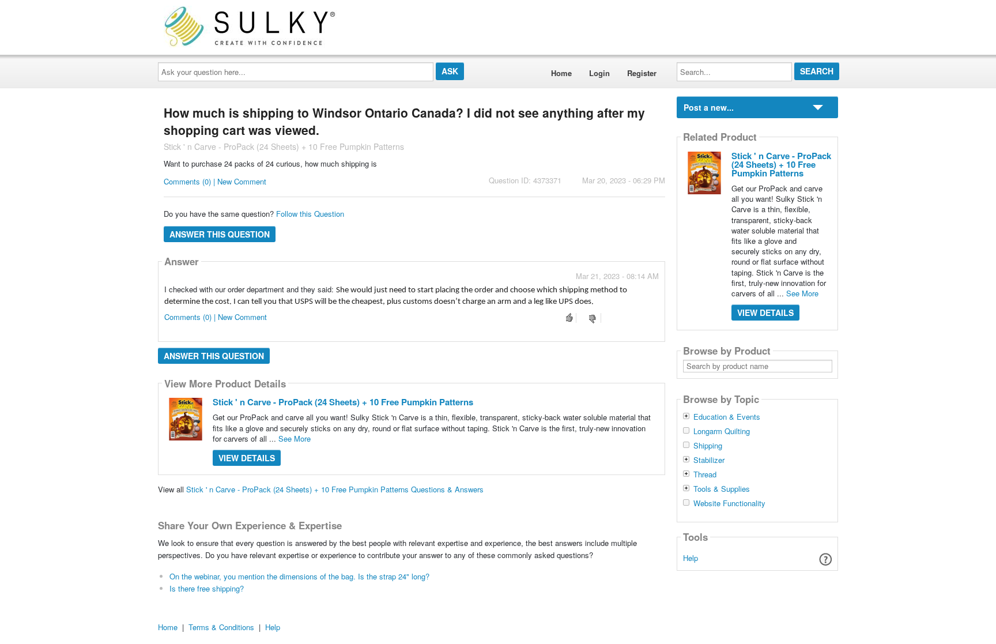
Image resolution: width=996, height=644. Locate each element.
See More (294, 438)
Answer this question (219, 234)
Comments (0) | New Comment (215, 181)
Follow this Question (310, 213)
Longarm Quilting (721, 431)
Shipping (707, 446)
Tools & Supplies (721, 489)
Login (599, 72)
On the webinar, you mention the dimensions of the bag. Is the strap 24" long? (299, 576)
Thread (704, 474)
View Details (246, 458)
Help (690, 557)
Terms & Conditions (221, 627)
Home (561, 72)
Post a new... (709, 107)
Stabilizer (709, 460)
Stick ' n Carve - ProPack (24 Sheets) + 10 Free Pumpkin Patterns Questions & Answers (335, 489)
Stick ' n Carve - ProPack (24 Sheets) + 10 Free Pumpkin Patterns (343, 402)
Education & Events (726, 417)
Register (642, 72)
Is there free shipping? (206, 588)
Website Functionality (729, 503)
